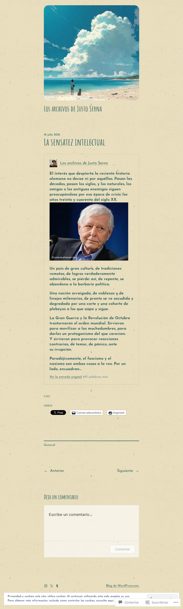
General (49, 445)
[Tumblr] (57, 586)
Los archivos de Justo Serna (73, 108)
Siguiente (125, 471)
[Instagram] (46, 586)
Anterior (57, 471)
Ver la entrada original (66, 376)
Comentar (122, 549)
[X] (51, 586)
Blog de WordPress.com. (122, 585)
